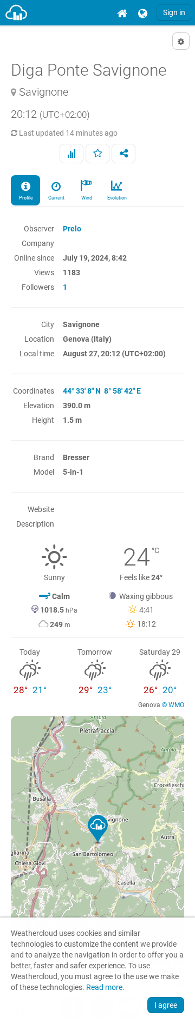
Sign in (174, 12)
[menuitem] (122, 12)
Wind (86, 198)
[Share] (123, 153)
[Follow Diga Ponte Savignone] (97, 153)
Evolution (116, 198)
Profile (25, 198)
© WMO (173, 705)
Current (56, 198)
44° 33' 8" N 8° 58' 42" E (102, 391)
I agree (165, 1005)
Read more (104, 987)
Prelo (72, 228)
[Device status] (71, 153)
